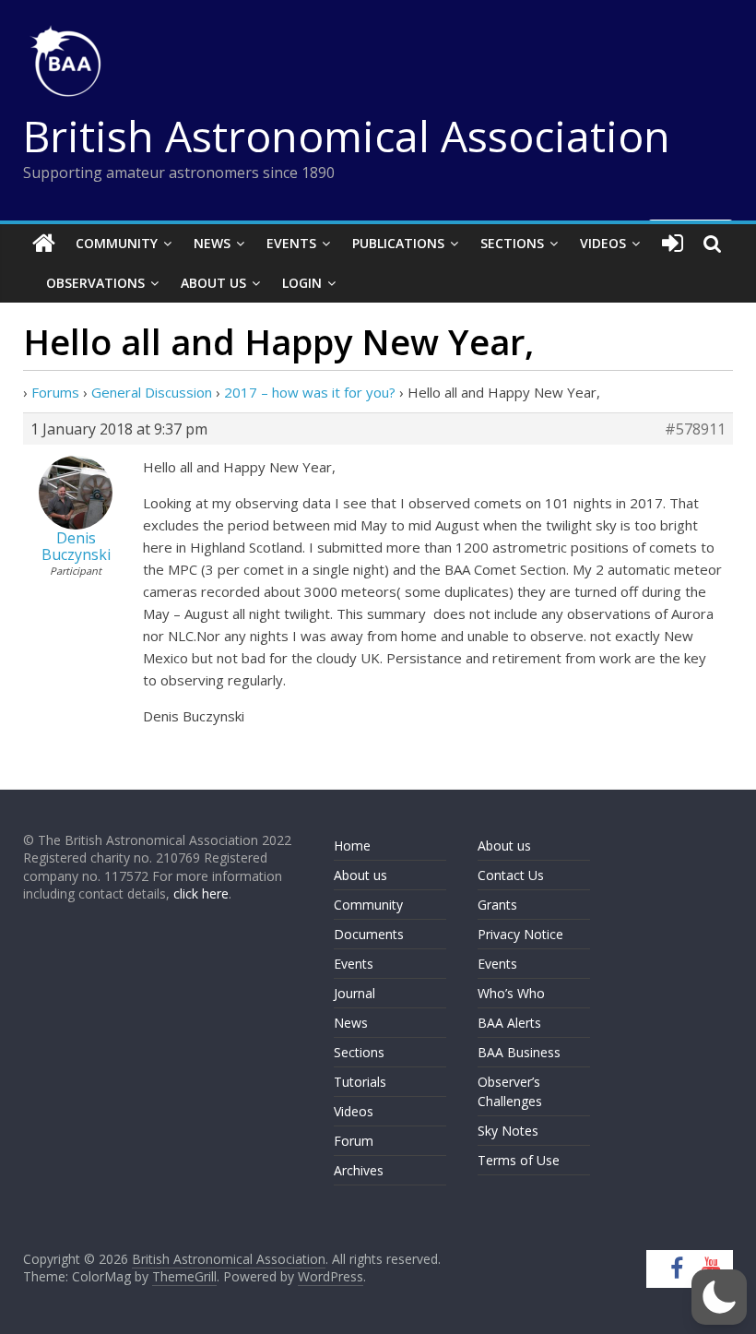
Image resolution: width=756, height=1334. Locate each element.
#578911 (695, 429)
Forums (55, 392)
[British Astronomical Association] (44, 243)
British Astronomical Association (346, 135)
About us (360, 875)
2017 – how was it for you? (310, 392)
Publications (398, 243)
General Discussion (151, 392)
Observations (95, 283)
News (212, 243)
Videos (603, 243)
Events (291, 243)
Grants (497, 904)
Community (117, 243)
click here (201, 893)
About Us (213, 283)
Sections (512, 243)
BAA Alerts (509, 1022)
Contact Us (511, 875)
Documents (369, 934)
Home (352, 845)
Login (302, 283)
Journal (354, 993)
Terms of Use (519, 1160)
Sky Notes (508, 1130)
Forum (353, 1140)
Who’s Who (511, 993)
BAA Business (519, 1052)
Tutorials (360, 1081)
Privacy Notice (520, 934)
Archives (359, 1170)
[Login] (672, 243)
